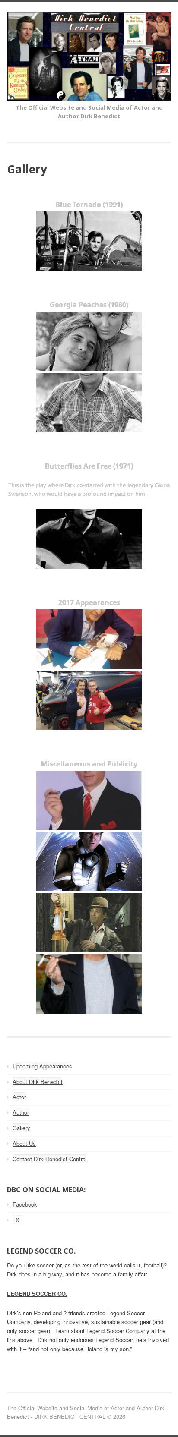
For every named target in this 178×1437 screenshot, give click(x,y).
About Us (24, 1143)
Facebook (25, 1204)
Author (21, 1112)
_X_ (17, 1220)
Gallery (21, 1128)
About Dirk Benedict (38, 1082)
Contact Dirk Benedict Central (50, 1159)
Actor (19, 1097)
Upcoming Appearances (42, 1066)
